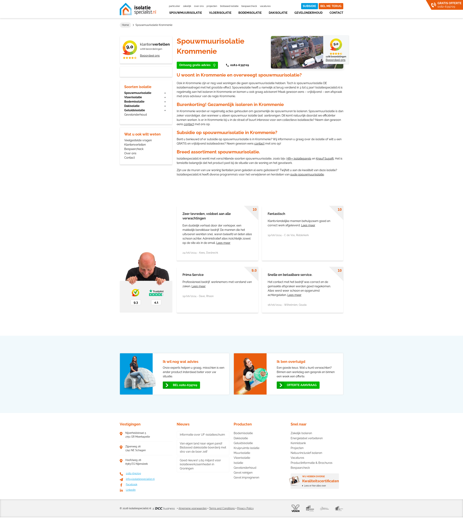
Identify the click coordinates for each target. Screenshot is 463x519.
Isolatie (238, 463)
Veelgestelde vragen (138, 140)
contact (189, 124)
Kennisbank (298, 443)
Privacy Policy (245, 508)
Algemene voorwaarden (193, 508)
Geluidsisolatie (134, 110)
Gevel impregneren (246, 477)
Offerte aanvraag (302, 385)
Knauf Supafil (325, 158)
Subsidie (309, 6)
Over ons (199, 6)
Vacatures (265, 6)
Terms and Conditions (222, 508)
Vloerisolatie (220, 12)
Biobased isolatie (229, 6)
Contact (336, 12)
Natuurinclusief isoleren (306, 453)
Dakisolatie (278, 12)
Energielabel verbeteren (307, 438)
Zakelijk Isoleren (301, 433)
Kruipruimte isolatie (246, 448)
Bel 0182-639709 (185, 385)
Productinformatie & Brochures (311, 463)
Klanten (155, 44)
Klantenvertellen (135, 144)
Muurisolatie (242, 453)
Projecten (212, 6)
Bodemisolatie (250, 12)
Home (125, 25)
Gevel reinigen (243, 472)
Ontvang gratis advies (195, 65)
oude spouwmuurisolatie (307, 174)
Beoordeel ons (150, 55)
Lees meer (223, 243)
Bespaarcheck (249, 6)
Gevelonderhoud (308, 12)
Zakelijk (187, 6)
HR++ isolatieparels (298, 158)
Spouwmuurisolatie (185, 12)
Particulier (174, 6)
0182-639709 (239, 65)
